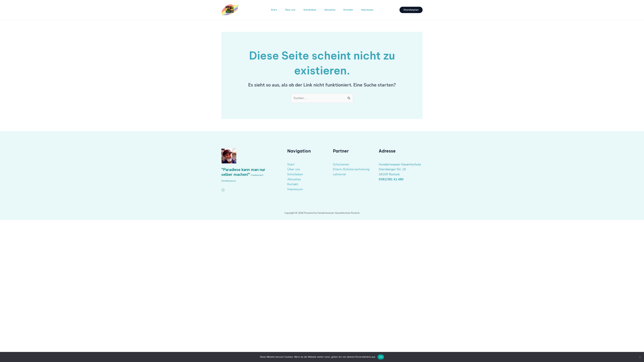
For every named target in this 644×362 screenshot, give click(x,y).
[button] (411, 10)
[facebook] (223, 190)
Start (274, 9)
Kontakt (348, 9)
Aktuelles (329, 9)
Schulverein (341, 164)
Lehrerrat (339, 174)
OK (380, 356)
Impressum (367, 9)
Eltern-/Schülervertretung (351, 169)
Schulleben (309, 9)
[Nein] (639, 357)
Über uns (290, 9)
